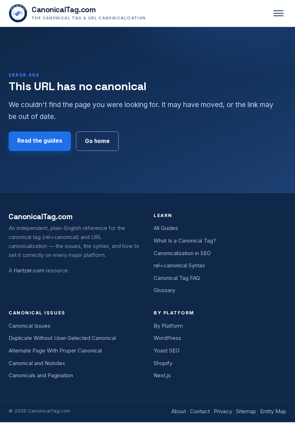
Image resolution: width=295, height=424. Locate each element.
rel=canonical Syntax (179, 265)
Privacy (223, 411)
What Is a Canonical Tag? (185, 240)
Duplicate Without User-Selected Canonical (62, 338)
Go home (97, 141)
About (178, 411)
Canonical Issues (29, 325)
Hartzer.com (29, 270)
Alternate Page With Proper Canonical (55, 350)
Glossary (164, 290)
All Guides (166, 228)
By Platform (168, 325)
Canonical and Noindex (37, 363)
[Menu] (278, 13)
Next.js (162, 375)
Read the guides (39, 140)
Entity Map (273, 411)
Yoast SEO (167, 350)
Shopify (163, 363)
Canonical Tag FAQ (177, 278)
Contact (200, 411)
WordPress (167, 338)
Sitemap (246, 411)
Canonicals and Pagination (41, 375)
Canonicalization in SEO (182, 253)
